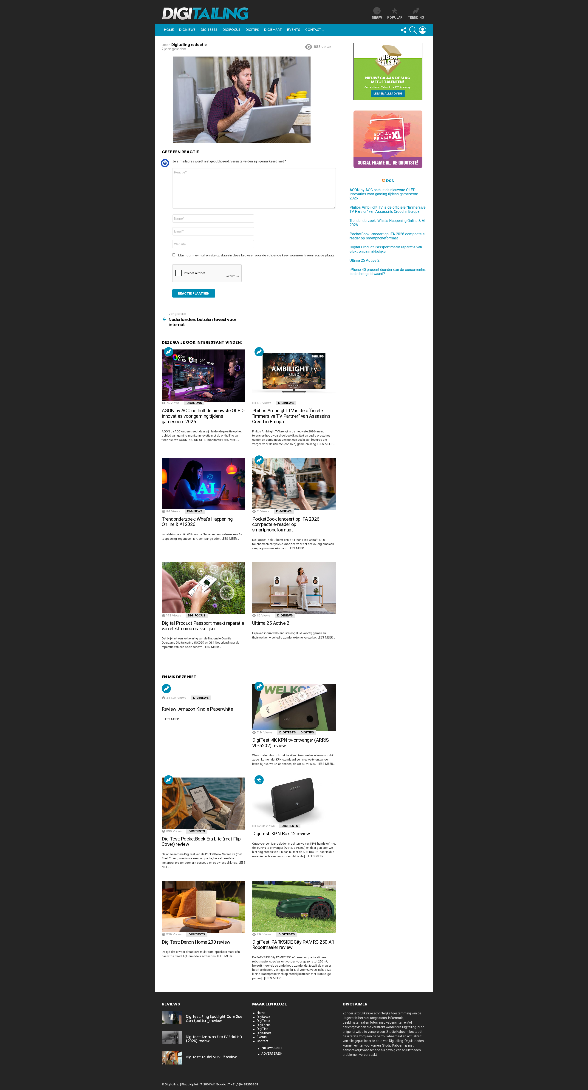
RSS (390, 181)
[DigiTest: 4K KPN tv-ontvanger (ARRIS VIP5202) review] (294, 707)
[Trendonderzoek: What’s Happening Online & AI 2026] (203, 484)
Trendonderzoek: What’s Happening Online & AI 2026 (197, 521)
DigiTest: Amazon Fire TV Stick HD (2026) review (214, 1038)
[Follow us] (403, 30)
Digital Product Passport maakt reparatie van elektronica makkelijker (203, 625)
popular (394, 17)
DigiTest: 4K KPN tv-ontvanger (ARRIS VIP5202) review (290, 742)
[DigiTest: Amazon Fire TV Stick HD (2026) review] (172, 1037)
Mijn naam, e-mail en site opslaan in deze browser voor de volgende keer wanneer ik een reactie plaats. (256, 255)
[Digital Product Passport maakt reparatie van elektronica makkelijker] (203, 588)
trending (416, 17)
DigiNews (187, 30)
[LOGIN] (422, 30)
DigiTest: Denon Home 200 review (196, 942)
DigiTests (209, 30)
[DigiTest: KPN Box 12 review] (294, 801)
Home (169, 30)
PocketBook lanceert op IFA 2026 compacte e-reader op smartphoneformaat (285, 524)
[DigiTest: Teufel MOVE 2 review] (172, 1057)
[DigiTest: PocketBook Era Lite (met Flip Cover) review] (203, 804)
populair (259, 779)
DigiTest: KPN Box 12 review (281, 833)
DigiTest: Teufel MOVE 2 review (211, 1057)
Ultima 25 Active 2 (270, 623)
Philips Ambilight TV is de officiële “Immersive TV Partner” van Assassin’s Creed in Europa (291, 416)
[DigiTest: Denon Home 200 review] (203, 907)
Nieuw (377, 17)
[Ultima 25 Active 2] (294, 588)
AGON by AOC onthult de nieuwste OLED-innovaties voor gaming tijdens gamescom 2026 (203, 416)
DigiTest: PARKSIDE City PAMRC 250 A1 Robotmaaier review (293, 944)
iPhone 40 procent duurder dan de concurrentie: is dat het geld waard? (388, 272)
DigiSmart (273, 30)
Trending (168, 351)
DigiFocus (231, 30)
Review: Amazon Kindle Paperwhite (197, 709)
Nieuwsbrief (272, 1048)
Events (293, 30)
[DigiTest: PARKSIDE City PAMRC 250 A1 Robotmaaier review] (294, 907)
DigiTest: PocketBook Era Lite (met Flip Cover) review (201, 841)
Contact (313, 30)
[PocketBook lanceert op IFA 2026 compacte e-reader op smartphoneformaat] (294, 484)
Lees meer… (231, 439)
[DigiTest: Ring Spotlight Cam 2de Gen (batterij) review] (172, 1017)
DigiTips (252, 30)
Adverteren (271, 1053)
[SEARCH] (413, 30)
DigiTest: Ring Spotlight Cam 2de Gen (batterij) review (214, 1018)
